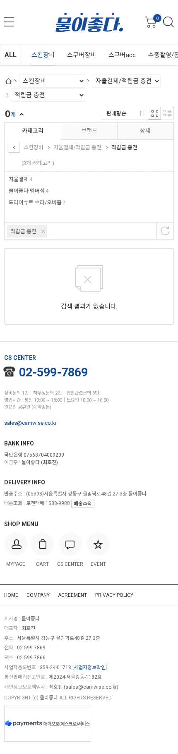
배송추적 (83, 504)
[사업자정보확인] (89, 667)
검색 (168, 22)
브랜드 (89, 130)
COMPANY (38, 595)
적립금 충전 (23, 231)
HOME (11, 595)
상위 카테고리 (14, 147)
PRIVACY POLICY (114, 595)
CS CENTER (20, 357)
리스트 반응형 (167, 113)
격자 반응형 (154, 113)
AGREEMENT (72, 595)
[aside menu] (9, 21)
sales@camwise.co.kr (30, 423)
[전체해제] (165, 231)
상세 (145, 130)
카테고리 (32, 130)
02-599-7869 (53, 372)
